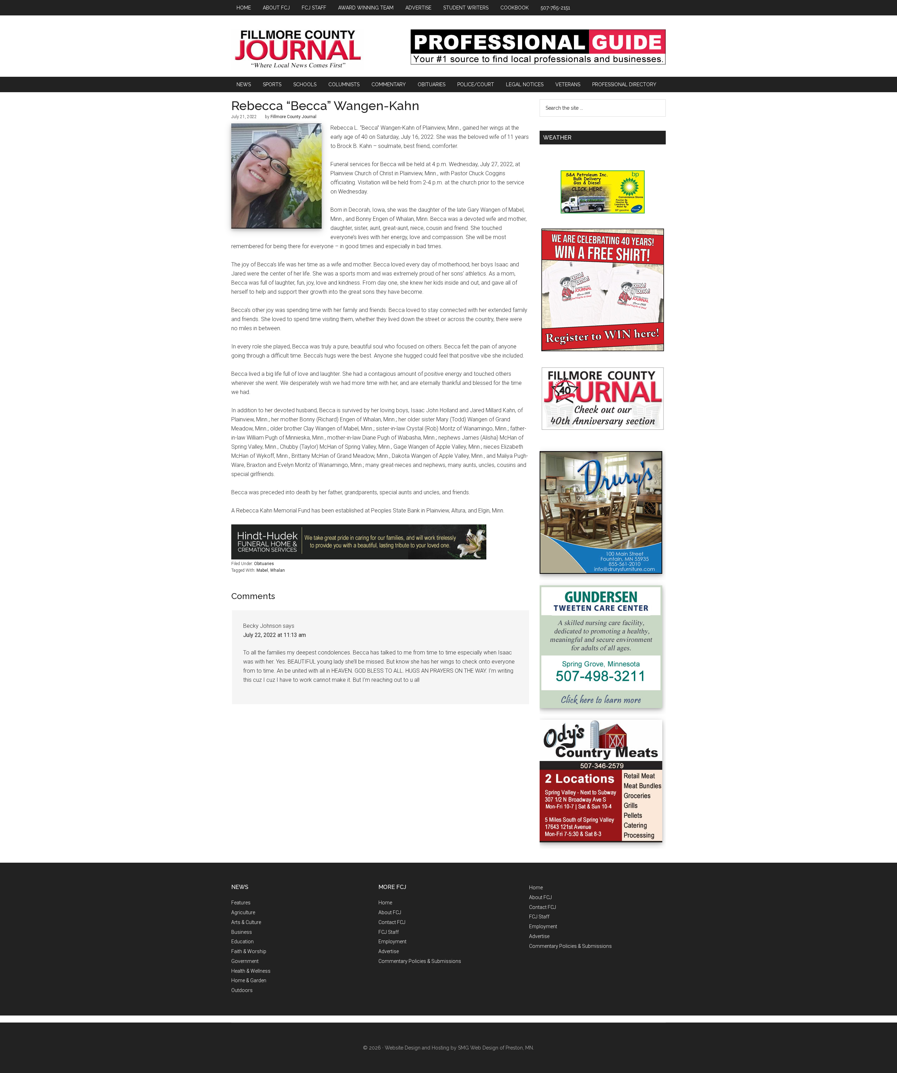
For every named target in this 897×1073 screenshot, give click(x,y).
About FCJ (389, 912)
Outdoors (242, 990)
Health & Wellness (251, 971)
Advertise (388, 951)
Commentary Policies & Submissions (419, 961)
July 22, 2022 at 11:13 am (274, 635)
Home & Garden (248, 980)
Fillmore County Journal (297, 49)
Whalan (277, 570)
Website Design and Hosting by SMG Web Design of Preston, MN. (459, 1048)
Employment (392, 941)
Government (245, 961)
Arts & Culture (246, 922)
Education (242, 941)
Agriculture (243, 912)
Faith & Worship (248, 951)
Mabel (262, 570)
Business (241, 932)
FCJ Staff (388, 932)
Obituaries (264, 563)
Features (241, 902)
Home (385, 902)
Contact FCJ (391, 922)
